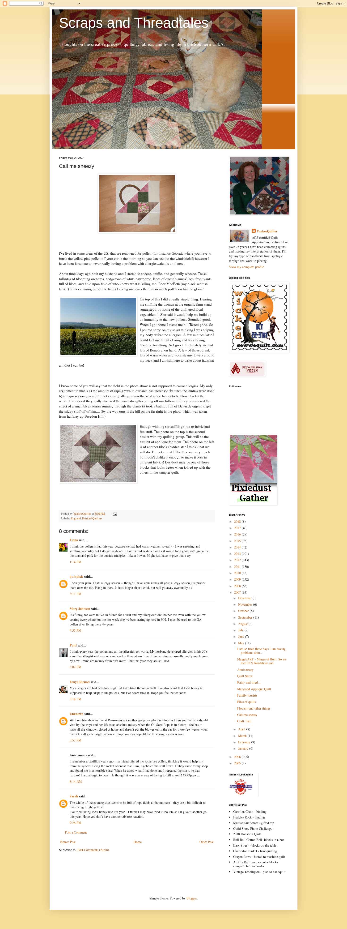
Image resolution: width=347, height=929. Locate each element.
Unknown (76, 713)
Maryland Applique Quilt (254, 689)
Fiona (74, 539)
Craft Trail (244, 721)
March (243, 735)
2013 (238, 553)
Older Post (206, 841)
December (245, 598)
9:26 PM (75, 822)
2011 (238, 566)
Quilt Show (245, 676)
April (242, 729)
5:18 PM (75, 699)
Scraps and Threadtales (133, 23)
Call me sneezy (247, 714)
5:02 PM (75, 667)
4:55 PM (75, 630)
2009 (238, 579)
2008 (238, 586)
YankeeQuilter (267, 231)
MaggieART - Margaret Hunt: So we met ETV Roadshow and (262, 661)
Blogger (191, 898)
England (76, 518)
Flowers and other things (253, 708)
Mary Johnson (80, 608)
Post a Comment (76, 832)
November (245, 604)
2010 (238, 573)
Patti (73, 645)
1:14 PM (75, 562)
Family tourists (247, 695)
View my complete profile (246, 267)
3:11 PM (75, 593)
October (244, 610)
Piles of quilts (246, 701)
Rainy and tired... (249, 682)
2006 (238, 756)
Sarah (74, 796)
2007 (238, 592)
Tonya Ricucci (80, 681)
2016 (238, 534)
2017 (238, 528)
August (243, 623)
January (243, 748)
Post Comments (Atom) (93, 850)
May (241, 643)
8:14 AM (76, 781)
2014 (238, 547)
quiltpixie (76, 576)
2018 (238, 521)
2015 (238, 541)
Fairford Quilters (92, 518)
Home (138, 841)
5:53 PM (75, 740)
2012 (238, 560)
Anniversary (245, 669)
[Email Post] (114, 514)
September (245, 617)
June (241, 636)
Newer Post (68, 841)
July (241, 630)
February (244, 742)
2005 (238, 763)
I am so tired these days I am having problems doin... (261, 650)
